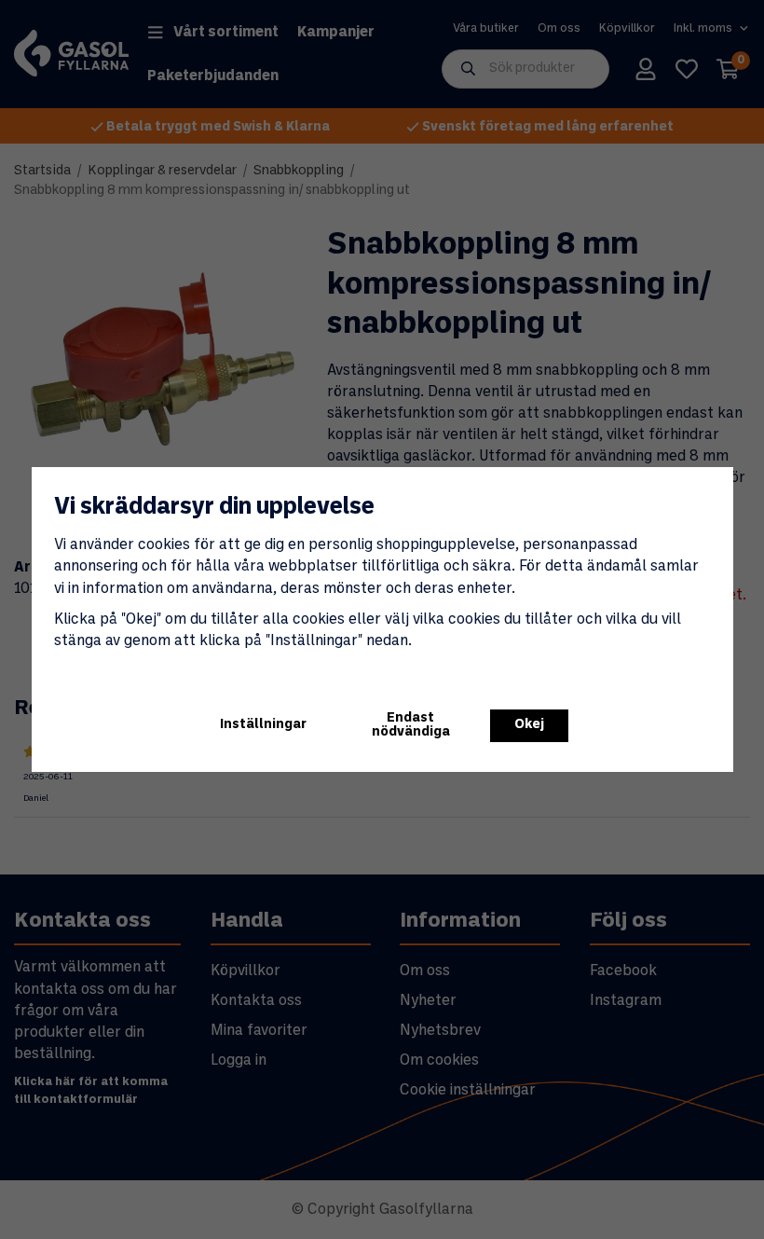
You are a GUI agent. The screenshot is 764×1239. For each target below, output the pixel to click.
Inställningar (263, 725)
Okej (529, 725)
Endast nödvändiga (411, 724)
